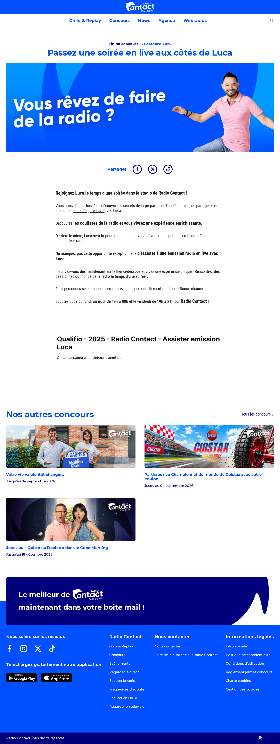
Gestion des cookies (243, 689)
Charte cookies (238, 681)
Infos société (236, 646)
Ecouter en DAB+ (123, 698)
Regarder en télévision (128, 707)
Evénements (119, 663)
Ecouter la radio (122, 681)
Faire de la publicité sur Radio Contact (186, 655)
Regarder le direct (124, 672)
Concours (117, 655)
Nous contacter (167, 646)
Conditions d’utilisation (245, 663)
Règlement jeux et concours (249, 672)
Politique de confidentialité (248, 655)
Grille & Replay (121, 646)
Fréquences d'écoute (126, 689)
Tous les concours (256, 414)
